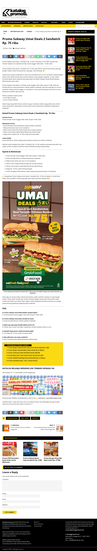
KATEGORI (35, 22)
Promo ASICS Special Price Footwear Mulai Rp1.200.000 (82, 86)
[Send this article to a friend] (27, 56)
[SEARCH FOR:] (85, 26)
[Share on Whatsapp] (38, 56)
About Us (36, 522)
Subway (17, 48)
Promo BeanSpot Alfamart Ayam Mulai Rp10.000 (83, 77)
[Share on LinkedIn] (16, 56)
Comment (5, 479)
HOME (3, 22)
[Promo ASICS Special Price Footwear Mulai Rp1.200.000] (71, 87)
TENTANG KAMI (80, 22)
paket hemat (25, 418)
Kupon (70, 22)
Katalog (44, 22)
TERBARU (27, 22)
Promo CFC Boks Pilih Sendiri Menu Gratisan (83, 39)
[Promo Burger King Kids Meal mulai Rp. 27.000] (53, 449)
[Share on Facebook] (5, 56)
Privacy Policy (38, 526)
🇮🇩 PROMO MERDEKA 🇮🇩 (15, 22)
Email (4, 499)
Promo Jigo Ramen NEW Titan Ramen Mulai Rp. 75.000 (83, 68)
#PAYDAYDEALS (40, 26)
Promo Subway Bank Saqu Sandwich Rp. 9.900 (32, 459)
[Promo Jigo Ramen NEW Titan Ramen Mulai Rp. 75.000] (71, 68)
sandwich (35, 418)
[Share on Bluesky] (54, 56)
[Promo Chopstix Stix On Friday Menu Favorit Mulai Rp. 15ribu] (71, 50)
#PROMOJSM (17, 26)
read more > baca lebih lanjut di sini (49, 398)
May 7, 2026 (8, 48)
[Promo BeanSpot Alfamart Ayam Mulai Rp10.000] (71, 78)
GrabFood (22, 48)
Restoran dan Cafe (16, 31)
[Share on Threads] (60, 56)
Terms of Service (38, 524)
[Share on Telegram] (49, 56)
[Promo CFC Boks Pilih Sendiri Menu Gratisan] (71, 41)
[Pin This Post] (21, 56)
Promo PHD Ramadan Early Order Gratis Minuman (10, 460)
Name (4, 494)
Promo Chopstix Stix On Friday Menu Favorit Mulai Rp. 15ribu (83, 49)
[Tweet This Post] (10, 56)
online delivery (12, 418)
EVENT (63, 22)
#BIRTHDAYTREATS (28, 26)
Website (4, 505)
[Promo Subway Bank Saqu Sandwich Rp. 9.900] (32, 449)
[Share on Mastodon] (43, 56)
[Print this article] (32, 56)
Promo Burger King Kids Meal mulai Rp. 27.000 (53, 459)
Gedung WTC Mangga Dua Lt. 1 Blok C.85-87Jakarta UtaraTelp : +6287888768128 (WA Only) (77, 537)
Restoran (54, 22)
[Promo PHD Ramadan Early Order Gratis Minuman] (12, 449)
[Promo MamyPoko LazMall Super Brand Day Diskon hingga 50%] (71, 59)
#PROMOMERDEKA (6, 26)
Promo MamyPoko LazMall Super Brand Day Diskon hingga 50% (84, 58)
